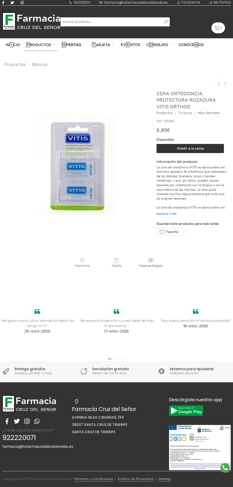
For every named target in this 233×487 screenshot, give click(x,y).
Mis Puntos (222, 2)
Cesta (116, 265)
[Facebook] (4, 3)
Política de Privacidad (135, 479)
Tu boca (185, 113)
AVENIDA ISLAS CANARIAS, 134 (98, 417)
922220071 (82, 2)
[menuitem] (218, 83)
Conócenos (190, 2)
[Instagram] (22, 3)
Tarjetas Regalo (150, 265)
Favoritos (82, 265)
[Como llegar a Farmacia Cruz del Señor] (76, 401)
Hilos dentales (209, 113)
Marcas (40, 64)
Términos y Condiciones (93, 479)
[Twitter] (13, 3)
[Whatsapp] (36, 421)
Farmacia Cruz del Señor (104, 409)
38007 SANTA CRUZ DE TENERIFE (99, 424)
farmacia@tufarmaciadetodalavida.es (136, 2)
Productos (15, 64)
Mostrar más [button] (167, 213)
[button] (218, 27)
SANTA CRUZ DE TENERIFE (93, 432)
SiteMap (164, 479)
